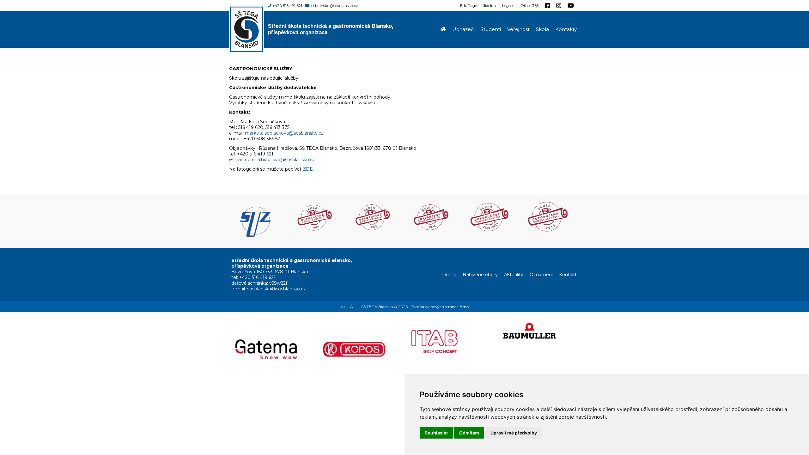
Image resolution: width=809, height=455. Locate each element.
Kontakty (566, 29)
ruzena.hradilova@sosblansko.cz (280, 159)
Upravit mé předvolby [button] (513, 432)
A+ (342, 306)
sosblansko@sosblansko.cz (334, 5)
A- (352, 306)
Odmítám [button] (469, 432)
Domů (449, 274)
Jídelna (489, 5)
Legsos (508, 5)
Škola (542, 29)
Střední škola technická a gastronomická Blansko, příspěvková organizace (330, 29)
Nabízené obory (480, 274)
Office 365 (529, 5)
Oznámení (541, 274)
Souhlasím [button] (436, 432)
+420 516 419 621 (287, 5)
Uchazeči (463, 29)
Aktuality (513, 274)
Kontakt (568, 274)
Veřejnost (518, 29)
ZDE (308, 169)
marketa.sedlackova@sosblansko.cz (284, 133)
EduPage (468, 5)
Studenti (491, 29)
